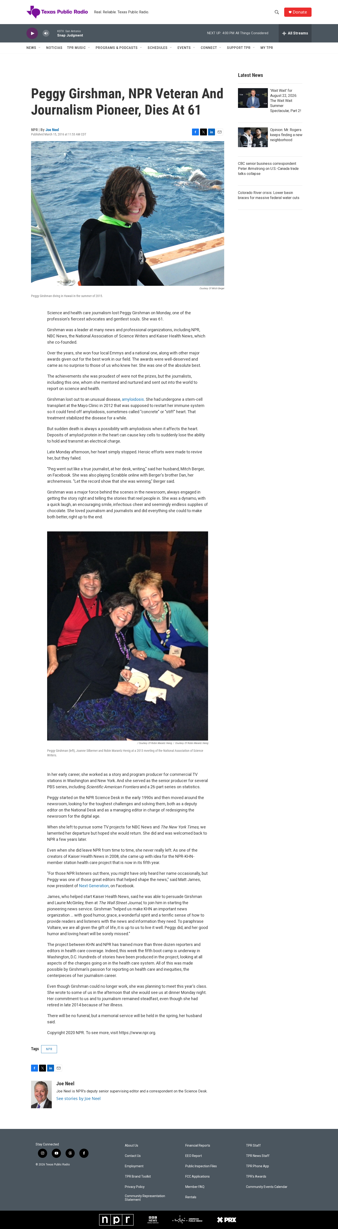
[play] (32, 33)
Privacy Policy (135, 1187)
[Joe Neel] (41, 1094)
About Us (131, 1145)
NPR (49, 1049)
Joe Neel (52, 129)
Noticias (54, 48)
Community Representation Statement (145, 1197)
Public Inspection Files (201, 1166)
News (31, 48)
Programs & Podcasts (117, 48)
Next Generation (94, 885)
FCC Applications (197, 1176)
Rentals (190, 1197)
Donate (300, 12)
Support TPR (239, 48)
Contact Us (133, 1156)
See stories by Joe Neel (78, 1098)
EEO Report (193, 1156)
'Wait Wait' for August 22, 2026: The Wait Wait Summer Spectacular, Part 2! (285, 100)
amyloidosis (133, 399)
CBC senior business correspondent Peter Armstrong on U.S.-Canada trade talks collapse (268, 168)
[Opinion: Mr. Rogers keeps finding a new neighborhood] (253, 137)
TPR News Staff (257, 1156)
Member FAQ (194, 1187)
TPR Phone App (257, 1166)
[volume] (46, 33)
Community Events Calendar (266, 1187)
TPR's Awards (256, 1176)
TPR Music (76, 48)
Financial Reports (197, 1145)
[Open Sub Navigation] (40, 48)
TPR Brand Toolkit (138, 1176)
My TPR (267, 48)
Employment (134, 1166)
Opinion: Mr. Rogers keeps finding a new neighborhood (286, 135)
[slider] (53, 33)
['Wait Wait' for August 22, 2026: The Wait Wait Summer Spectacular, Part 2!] (253, 98)
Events (184, 48)
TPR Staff (253, 1145)
